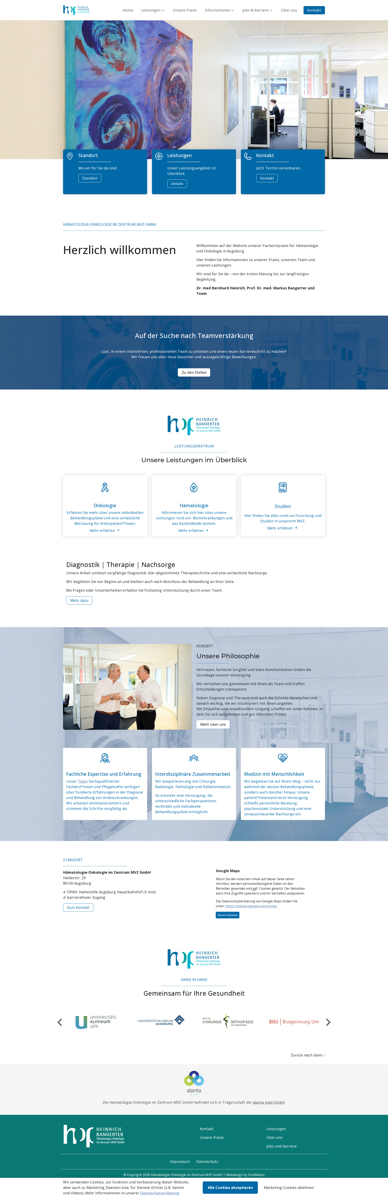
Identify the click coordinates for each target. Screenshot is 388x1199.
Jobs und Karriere (281, 1146)
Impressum (180, 1161)
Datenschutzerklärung (159, 1193)
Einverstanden (228, 915)
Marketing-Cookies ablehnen (289, 1187)
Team (83, 781)
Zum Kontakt (78, 907)
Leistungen (276, 1128)
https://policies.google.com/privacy (251, 906)
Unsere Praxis (212, 1137)
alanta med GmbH (269, 1102)
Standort (90, 178)
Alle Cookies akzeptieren (230, 1187)
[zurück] (60, 1022)
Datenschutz (207, 1161)
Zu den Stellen (194, 372)
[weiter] (328, 1022)
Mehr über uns (213, 724)
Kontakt (314, 10)
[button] (129, 10)
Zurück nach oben (308, 1055)
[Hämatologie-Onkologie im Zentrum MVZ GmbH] (76, 10)
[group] (94, 1022)
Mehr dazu (79, 600)
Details (177, 183)
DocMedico (256, 1175)
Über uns (274, 1137)
